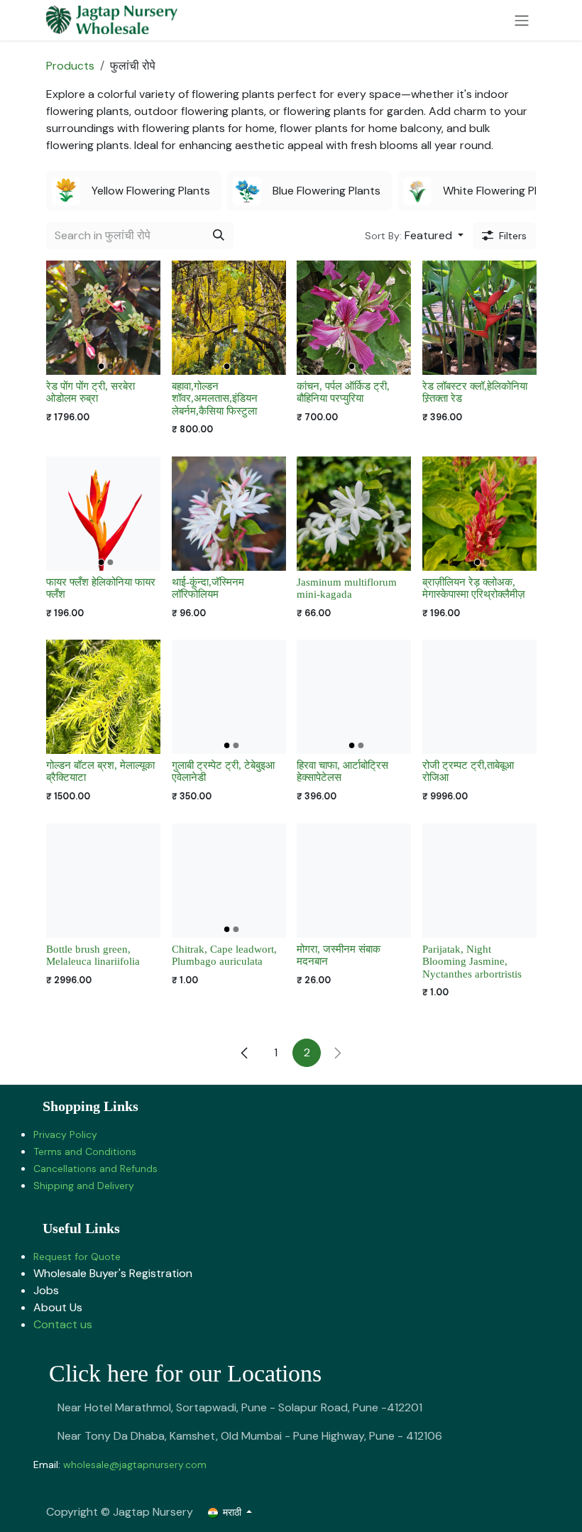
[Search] (219, 235)
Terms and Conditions (84, 1151)
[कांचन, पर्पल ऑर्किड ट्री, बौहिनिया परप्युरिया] (354, 318)
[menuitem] (133, 191)
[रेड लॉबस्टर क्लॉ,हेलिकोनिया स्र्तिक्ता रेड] (479, 318)
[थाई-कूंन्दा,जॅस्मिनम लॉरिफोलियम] (229, 513)
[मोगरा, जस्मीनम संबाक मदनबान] (354, 881)
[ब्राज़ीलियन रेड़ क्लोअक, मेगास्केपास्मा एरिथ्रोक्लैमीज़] (479, 513)
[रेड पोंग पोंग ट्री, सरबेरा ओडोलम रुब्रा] (103, 318)
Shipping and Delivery (83, 1185)
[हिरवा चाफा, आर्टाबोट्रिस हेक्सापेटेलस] (354, 697)
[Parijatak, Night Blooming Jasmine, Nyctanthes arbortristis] (479, 881)
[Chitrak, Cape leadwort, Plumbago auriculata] (229, 881)
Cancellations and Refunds (95, 1168)
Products (70, 65)
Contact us (62, 1324)
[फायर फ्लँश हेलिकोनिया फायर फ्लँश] (103, 513)
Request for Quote (77, 1256)
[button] (414, 235)
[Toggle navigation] (521, 20)
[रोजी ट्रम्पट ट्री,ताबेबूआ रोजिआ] (479, 697)
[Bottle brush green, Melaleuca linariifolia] (103, 881)
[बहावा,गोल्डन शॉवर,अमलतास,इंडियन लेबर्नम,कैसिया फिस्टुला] (229, 318)
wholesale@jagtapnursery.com (135, 1464)
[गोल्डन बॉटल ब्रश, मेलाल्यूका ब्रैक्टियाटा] (103, 697)
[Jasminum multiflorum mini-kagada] (354, 513)
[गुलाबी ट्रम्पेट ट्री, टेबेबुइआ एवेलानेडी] (229, 697)
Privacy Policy (65, 1134)
